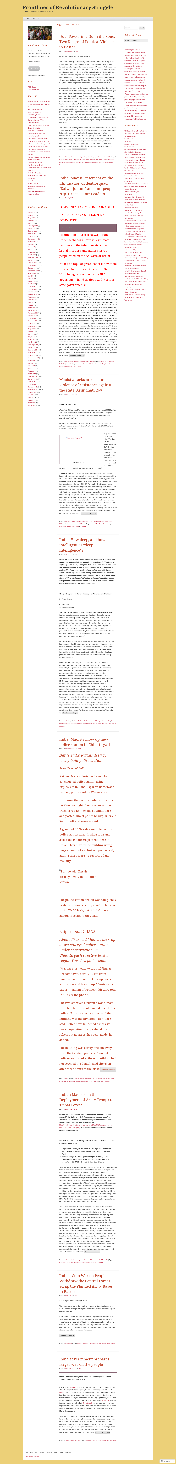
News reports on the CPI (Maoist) (76, 524)
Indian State (102, 159)
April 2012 (31, 339)
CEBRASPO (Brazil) (34, 112)
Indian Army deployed (73, 1262)
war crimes (138, 116)
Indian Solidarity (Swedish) (36, 133)
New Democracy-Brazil (35, 165)
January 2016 (32, 228)
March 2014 (32, 284)
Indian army (74, 1387)
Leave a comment (64, 165)
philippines (144, 94)
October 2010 (32, 387)
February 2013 (33, 313)
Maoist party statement (85, 1262)
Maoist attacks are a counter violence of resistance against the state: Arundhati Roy (85, 385)
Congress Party (77, 159)
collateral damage (96, 721)
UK (144, 113)
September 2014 (33, 271)
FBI (135, 69)
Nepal (31, 1452)
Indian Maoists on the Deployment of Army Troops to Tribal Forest (86, 1099)
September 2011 (33, 358)
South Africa (142, 110)
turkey (135, 113)
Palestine (128, 93)
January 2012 (32, 347)
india (97, 159)
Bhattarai (127, 55)
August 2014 (32, 273)
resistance (127, 110)
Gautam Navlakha (90, 159)
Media (110, 521)
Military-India (63, 524)
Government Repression (79, 157)
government (62, 526)
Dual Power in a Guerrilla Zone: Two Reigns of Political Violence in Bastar (87, 41)
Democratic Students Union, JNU (38, 125)
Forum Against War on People (89, 1343)
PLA (66, 1081)
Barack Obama (140, 52)
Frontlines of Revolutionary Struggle (68, 7)
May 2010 (31, 400)
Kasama (30, 154)
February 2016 (33, 226)
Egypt (135, 66)
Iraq (139, 80)
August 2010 (32, 392)
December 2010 (33, 382)
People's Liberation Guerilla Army (95, 364)
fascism (72, 364)
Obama (130, 88)
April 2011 (31, 371)
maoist (108, 159)
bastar (71, 361)
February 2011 (33, 376)
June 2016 (31, 223)
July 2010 (31, 395)
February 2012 (33, 345)
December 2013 (33, 286)
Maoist (61, 1392)
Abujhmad (105, 1400)
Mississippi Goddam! (131, 207)
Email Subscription (38, 45)
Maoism (75, 1260)
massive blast (101, 1078)
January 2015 (32, 260)
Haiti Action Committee (35, 131)
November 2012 (33, 321)
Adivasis (67, 361)
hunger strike (142, 74)
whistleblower (128, 119)
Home (28, 18)
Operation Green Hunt (101, 157)
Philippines (49, 1452)
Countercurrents (33, 123)
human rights (132, 74)
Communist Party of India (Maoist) (95, 521)
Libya (132, 83)
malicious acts (87, 723)
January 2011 (32, 379)
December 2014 (33, 263)
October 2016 (32, 215)
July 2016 (31, 220)
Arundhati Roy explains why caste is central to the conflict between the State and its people (136, 186)
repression (138, 108)
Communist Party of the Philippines (134, 61)
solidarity (134, 111)
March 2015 (32, 255)
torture (130, 113)
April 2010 (31, 403)
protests (140, 105)
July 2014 (31, 276)
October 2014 (32, 268)
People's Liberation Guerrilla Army (74, 162)
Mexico (130, 86)
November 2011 (33, 352)
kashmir (127, 82)
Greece (142, 71)
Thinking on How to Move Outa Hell (135, 131)
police (126, 97)
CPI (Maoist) (66, 364)
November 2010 (33, 384)
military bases (106, 1343)
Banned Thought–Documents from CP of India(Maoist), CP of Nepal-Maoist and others (39, 104)
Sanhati (30, 181)
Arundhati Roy (74, 521)
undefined (127, 116)
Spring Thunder (33, 183)
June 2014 (31, 279)
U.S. (36, 1452)
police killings (128, 99)
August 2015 (32, 242)
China (61, 1452)
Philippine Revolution (35, 173)
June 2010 (31, 397)
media (126, 86)
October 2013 (32, 292)
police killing (141, 97)
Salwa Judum (110, 162)
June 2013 (31, 302)
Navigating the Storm (35, 162)
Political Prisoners (131, 102)
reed (76, 51)
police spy (71, 1081)
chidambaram (86, 721)
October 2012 (32, 323)
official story (105, 723)
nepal (143, 85)
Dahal (142, 63)
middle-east (137, 85)
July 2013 (31, 300)
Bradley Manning (136, 55)
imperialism (128, 77)
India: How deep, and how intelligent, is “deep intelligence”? (82, 545)
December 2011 (33, 350)
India (88, 157)
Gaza (138, 69)
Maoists (69, 526)
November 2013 (33, 289)
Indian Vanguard (33, 136)
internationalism (129, 80)
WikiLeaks (137, 119)
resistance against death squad (97, 162)
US (132, 115)
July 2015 (31, 244)
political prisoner (139, 99)
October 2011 (32, 355)
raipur (86, 162)
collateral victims (105, 721)
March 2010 (32, 405)
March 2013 (32, 310)
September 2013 (33, 294)
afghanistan (134, 50)
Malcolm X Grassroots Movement (39, 157)
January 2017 (32, 212)
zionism (143, 119)
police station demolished (81, 1081)
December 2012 (33, 318)
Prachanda (128, 105)
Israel (142, 79)
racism (132, 108)
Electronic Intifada (34, 128)
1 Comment (79, 366)
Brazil (144, 55)
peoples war (135, 94)
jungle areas (78, 723)
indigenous (141, 77)
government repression (131, 71)
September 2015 (33, 239)
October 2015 (32, 236)
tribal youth (96, 1081)
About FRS (36, 18)
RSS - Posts (32, 87)
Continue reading (79, 149)
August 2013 (32, 297)
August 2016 (32, 218)
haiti (125, 74)
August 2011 (32, 360)
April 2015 (31, 252)
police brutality (133, 97)
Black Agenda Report (35, 109)
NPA (125, 88)
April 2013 (31, 308)
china (142, 57)
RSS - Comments (33, 90)
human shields (70, 723)
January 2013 (32, 316)
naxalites (98, 723)
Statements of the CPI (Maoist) (85, 361)
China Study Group (34, 115)
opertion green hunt (80, 364)
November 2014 (33, 265)
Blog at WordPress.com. (32, 1456)
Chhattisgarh (68, 157)
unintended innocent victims (67, 366)
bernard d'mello (67, 159)
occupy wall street (139, 88)
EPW (83, 159)
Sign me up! (34, 68)
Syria (126, 113)
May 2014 (31, 281)
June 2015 (31, 247)
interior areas (88, 1078)
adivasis (102, 361)
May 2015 (31, 249)
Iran (136, 80)
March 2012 (32, 342)
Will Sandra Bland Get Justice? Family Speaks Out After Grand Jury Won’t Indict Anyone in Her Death (136, 278)
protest (134, 105)
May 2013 (31, 305)
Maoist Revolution (34, 160)
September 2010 (33, 389)
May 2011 (31, 368)
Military (92, 157)
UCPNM (140, 113)
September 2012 (33, 326)
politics (142, 102)
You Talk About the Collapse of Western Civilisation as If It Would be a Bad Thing (135, 168)
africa (139, 50)
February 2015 (33, 257)
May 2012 (31, 337)
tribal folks (111, 723)
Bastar (61, 159)
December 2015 (33, 231)
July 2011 (31, 363)
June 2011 (31, 366)
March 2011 (32, 374)
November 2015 (33, 234)
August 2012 (32, 329)
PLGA (109, 157)
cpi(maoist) (128, 63)
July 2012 (31, 331)
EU (132, 69)
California (127, 58)
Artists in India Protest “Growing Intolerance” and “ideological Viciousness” (134, 297)
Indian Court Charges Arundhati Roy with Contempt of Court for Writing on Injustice (136, 260)
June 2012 (31, 334)
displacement (128, 66)
